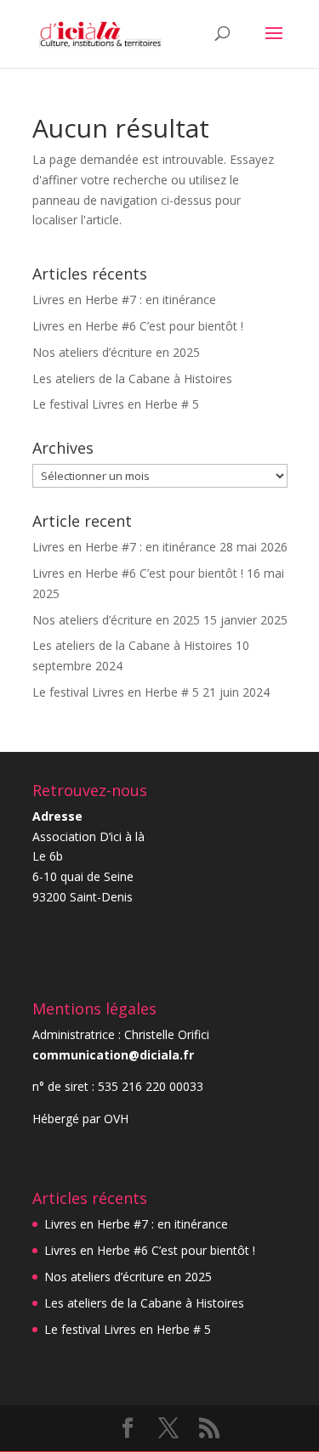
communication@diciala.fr (113, 1055)
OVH (116, 1118)
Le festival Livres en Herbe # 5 (115, 404)
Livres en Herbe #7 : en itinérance (124, 299)
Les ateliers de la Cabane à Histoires (132, 378)
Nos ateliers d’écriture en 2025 (116, 352)
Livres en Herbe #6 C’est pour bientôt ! (137, 326)
